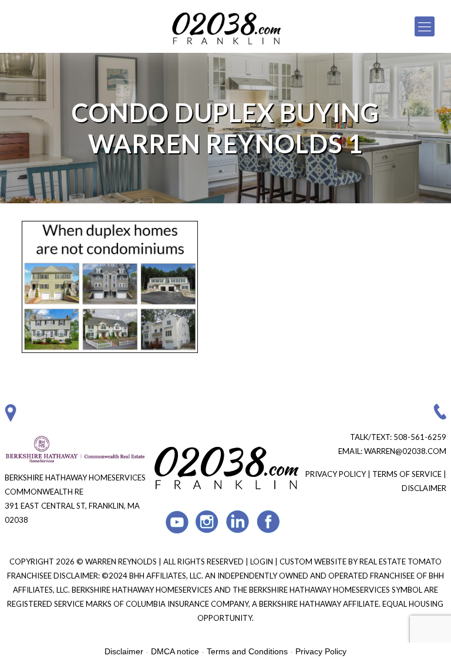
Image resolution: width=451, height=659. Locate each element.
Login (262, 561)
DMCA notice (175, 651)
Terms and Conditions (247, 651)
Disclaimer (424, 488)
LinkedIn (238, 522)
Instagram (208, 522)
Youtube (177, 522)
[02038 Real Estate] (226, 26)
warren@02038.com (405, 451)
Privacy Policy (335, 474)
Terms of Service (407, 474)
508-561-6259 (419, 437)
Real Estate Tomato (400, 561)
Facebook (269, 522)
